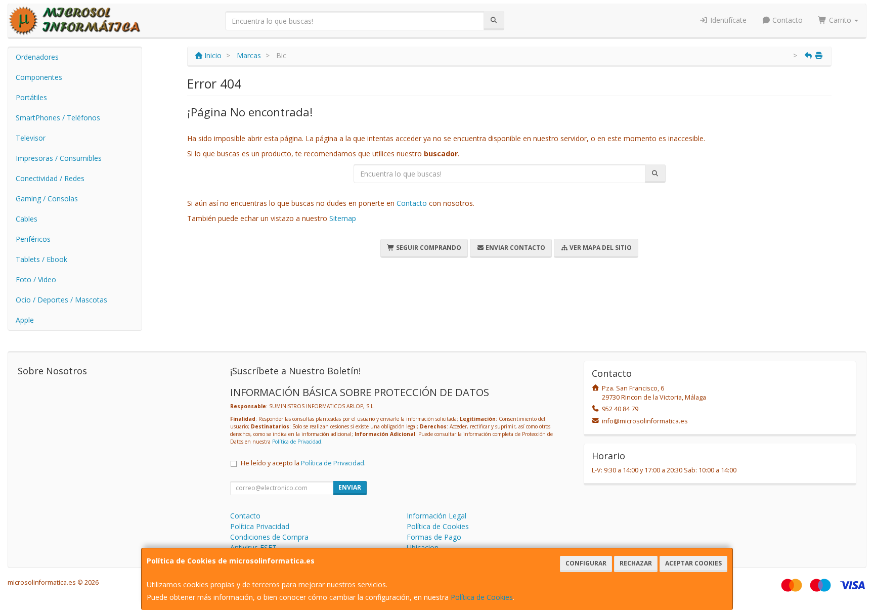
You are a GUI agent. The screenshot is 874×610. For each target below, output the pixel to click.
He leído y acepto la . (303, 463)
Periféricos (33, 239)
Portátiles (31, 97)
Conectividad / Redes (50, 178)
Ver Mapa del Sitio (600, 247)
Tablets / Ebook (41, 259)
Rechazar (636, 563)
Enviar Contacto (514, 247)
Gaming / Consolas (47, 198)
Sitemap (342, 218)
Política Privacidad (259, 526)
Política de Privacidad (296, 441)
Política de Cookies (482, 597)
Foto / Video (36, 279)
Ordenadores (37, 57)
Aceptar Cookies (693, 563)
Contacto (786, 20)
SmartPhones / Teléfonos (58, 117)
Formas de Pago (434, 537)
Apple (25, 320)
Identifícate (727, 20)
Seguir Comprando (428, 247)
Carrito (840, 20)
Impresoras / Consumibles (59, 158)
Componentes (39, 77)
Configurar (585, 563)
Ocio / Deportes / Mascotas (61, 299)
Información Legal (436, 515)
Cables (26, 219)
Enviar (349, 487)
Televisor (31, 138)
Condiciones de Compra (269, 537)
